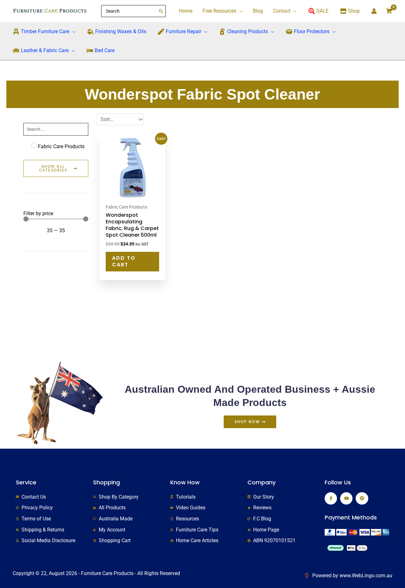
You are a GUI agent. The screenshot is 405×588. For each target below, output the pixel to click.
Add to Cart (123, 261)
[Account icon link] (374, 11)
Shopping (106, 482)
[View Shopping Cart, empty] (389, 11)
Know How (185, 482)
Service (26, 482)
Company (261, 482)
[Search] (161, 11)
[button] (239, 11)
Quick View (132, 195)
